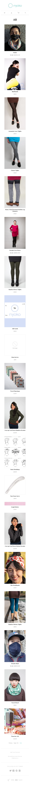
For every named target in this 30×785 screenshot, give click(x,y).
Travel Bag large (15, 391)
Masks (15, 52)
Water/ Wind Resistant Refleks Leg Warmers (15, 210)
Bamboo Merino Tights (15, 624)
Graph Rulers (15, 507)
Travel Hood (15, 703)
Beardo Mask (15, 663)
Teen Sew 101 (15, 736)
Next (21, 743)
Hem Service (15, 357)
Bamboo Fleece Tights (15, 289)
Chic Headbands (15, 585)
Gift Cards (15, 328)
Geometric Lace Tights (15, 131)
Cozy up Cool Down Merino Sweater (15, 546)
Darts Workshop (15, 469)
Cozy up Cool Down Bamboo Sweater (15, 430)
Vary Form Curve (15, 496)
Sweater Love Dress (15, 250)
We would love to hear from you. (15, 756)
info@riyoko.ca (15, 758)
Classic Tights (15, 170)
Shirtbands (15, 91)
